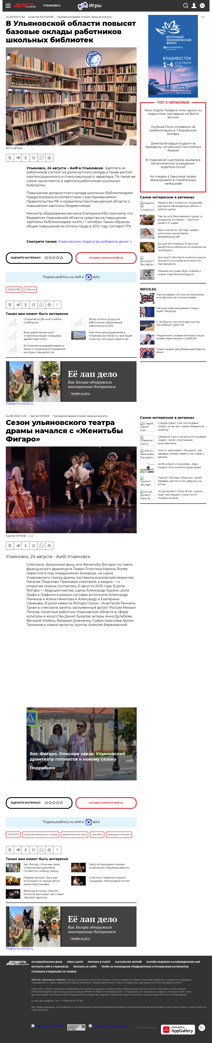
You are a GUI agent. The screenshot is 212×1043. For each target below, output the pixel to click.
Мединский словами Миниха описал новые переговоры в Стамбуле (180, 337)
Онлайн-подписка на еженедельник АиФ (173, 962)
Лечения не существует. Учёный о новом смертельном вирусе (179, 272)
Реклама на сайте (85, 966)
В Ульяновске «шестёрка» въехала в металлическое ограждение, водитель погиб (173, 163)
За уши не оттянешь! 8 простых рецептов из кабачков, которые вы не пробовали (182, 247)
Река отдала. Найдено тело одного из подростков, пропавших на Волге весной (173, 114)
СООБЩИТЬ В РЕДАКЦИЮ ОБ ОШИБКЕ (54, 971)
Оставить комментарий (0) (106, 258)
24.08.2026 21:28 (16, 416)
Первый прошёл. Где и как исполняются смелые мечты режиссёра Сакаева (42, 881)
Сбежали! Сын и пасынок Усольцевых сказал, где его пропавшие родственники (182, 440)
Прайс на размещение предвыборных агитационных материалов (145, 966)
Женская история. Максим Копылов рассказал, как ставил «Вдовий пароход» (44, 894)
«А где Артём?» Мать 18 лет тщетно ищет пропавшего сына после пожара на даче (180, 494)
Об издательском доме (46, 962)
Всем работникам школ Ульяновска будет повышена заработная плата (42, 336)
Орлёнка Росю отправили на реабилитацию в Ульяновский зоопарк (173, 130)
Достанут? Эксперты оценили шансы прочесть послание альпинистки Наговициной (182, 260)
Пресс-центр (75, 962)
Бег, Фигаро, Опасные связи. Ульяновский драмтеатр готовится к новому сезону (77, 756)
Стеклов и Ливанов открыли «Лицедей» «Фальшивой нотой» (109, 879)
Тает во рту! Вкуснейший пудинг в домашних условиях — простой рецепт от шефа (180, 219)
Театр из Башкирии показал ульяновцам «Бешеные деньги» (109, 866)
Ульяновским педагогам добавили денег (93, 242)
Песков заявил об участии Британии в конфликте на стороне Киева (180, 296)
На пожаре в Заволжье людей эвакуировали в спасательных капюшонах (173, 180)
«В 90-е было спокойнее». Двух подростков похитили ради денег (179, 465)
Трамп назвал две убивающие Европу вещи (181, 351)
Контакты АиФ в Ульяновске (50, 966)
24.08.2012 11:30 (15, 16)
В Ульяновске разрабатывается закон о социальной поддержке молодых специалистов (44, 349)
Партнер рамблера (146, 1027)
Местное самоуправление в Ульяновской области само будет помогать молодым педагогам (111, 336)
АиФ (31, 535)
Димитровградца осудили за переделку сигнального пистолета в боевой (173, 147)
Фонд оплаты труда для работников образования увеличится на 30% (105, 322)
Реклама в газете (99, 962)
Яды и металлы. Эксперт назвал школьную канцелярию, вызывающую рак (178, 233)
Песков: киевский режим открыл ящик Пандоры (178, 310)
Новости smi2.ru (19, 404)
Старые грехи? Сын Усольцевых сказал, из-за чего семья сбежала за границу (181, 426)
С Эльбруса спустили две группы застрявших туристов (178, 323)
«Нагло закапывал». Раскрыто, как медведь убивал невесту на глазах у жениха (181, 453)
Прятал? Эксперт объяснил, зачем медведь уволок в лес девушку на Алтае (180, 481)
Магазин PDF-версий (128, 962)
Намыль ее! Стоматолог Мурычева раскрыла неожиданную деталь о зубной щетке (180, 206)
